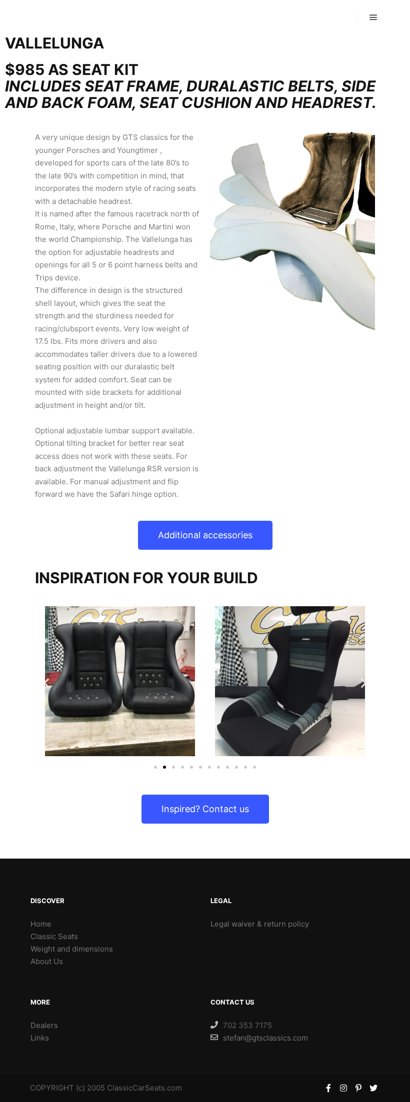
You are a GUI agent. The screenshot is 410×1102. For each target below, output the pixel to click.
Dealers (44, 1025)
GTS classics (59, 17)
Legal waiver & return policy (259, 924)
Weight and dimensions (71, 949)
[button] (205, 535)
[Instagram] (343, 1088)
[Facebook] (328, 1088)
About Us (46, 961)
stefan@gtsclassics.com (265, 1038)
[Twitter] (373, 1088)
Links (39, 1038)
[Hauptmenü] (373, 17)
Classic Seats (54, 936)
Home (41, 924)
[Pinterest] (358, 1088)
